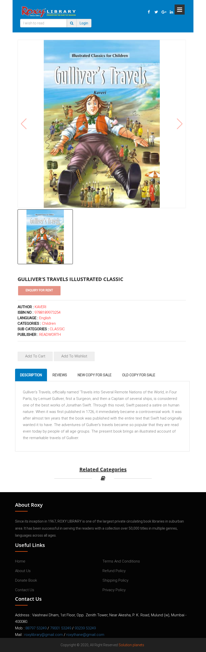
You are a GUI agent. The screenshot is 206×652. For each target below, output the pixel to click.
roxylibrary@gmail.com (43, 634)
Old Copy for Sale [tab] (138, 375)
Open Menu (180, 10)
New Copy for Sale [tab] (95, 375)
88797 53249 (35, 628)
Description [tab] (31, 375)
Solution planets (131, 645)
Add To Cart (35, 356)
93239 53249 (85, 628)
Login (84, 23)
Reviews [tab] (60, 375)
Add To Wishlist (74, 356)
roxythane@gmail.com (85, 634)
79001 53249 (60, 628)
